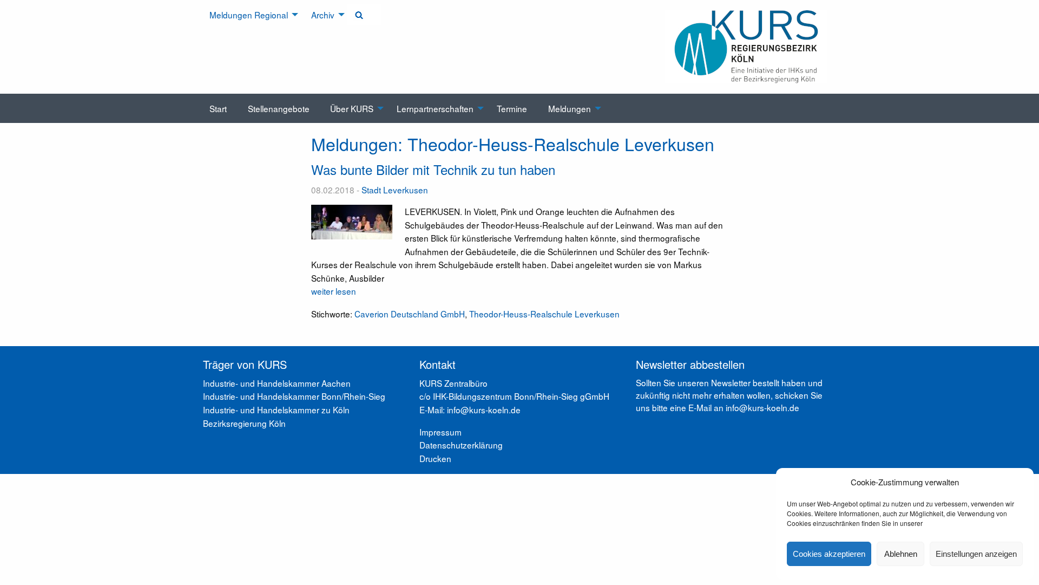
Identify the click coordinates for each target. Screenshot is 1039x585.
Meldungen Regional (248, 15)
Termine (512, 108)
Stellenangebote (279, 108)
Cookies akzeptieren (829, 553)
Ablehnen (900, 553)
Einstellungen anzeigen (976, 553)
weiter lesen (333, 291)
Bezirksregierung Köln (244, 423)
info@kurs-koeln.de (762, 407)
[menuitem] (250, 14)
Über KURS (351, 108)
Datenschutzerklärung (461, 445)
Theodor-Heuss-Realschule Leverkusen (544, 314)
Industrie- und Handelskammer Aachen (277, 383)
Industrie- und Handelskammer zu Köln (276, 409)
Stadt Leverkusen (394, 190)
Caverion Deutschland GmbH (409, 314)
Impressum (440, 432)
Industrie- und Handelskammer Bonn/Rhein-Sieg (294, 396)
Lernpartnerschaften (435, 108)
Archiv (322, 15)
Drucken (435, 458)
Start (218, 108)
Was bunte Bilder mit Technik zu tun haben (433, 169)
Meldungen (569, 108)
